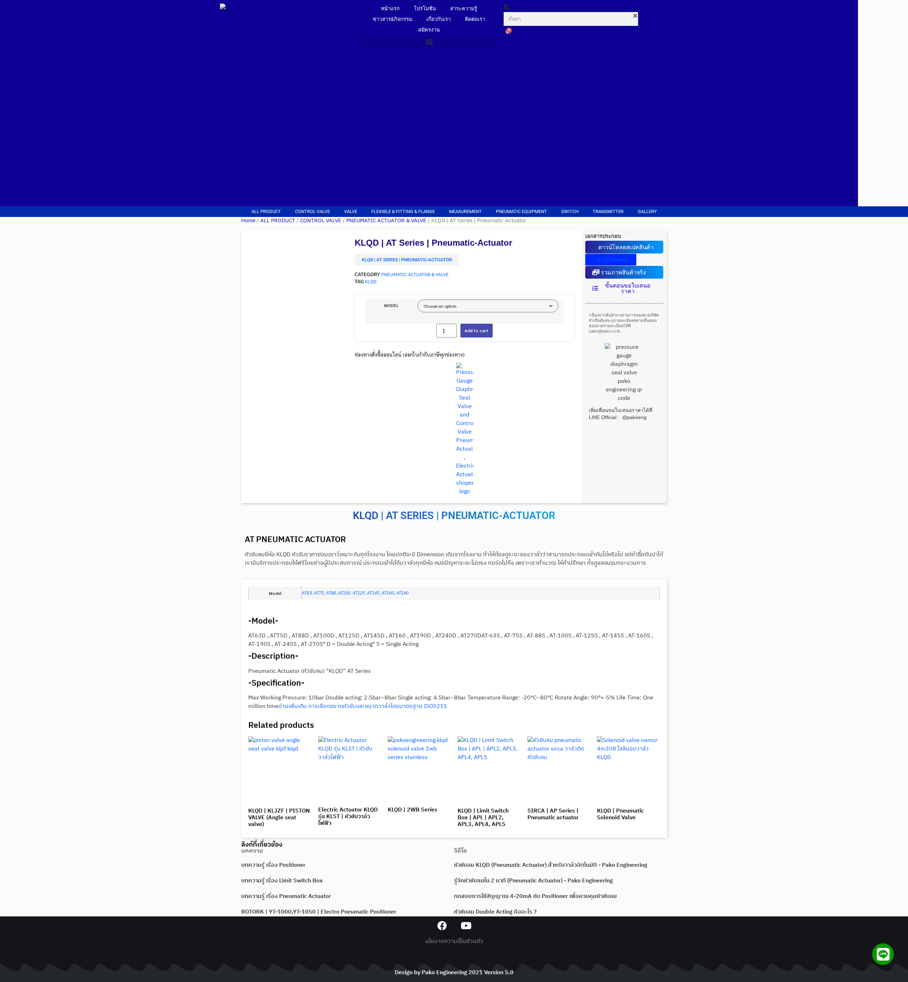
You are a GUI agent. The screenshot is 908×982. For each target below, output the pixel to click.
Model (391, 305)
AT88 (331, 593)
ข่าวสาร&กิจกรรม (392, 19)
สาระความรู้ (463, 9)
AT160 (388, 593)
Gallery (647, 211)
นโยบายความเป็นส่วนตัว (454, 941)
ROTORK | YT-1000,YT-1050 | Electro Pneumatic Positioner (318, 912)
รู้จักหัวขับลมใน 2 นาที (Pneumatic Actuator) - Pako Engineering (533, 881)
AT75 (319, 593)
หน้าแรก (390, 9)
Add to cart (476, 330)
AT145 (373, 593)
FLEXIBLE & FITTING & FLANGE (403, 211)
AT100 (344, 593)
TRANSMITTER (608, 211)
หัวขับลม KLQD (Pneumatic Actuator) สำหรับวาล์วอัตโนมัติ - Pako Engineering (550, 865)
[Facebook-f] (442, 925)
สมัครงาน (429, 30)
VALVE (350, 211)
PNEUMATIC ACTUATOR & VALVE (386, 221)
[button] (429, 41)
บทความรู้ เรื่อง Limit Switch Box (282, 881)
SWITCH (569, 211)
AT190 (402, 593)
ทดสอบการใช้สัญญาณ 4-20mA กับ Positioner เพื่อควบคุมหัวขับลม (535, 896)
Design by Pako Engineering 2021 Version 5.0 (454, 972)
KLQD (371, 282)
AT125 (359, 593)
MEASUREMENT (465, 211)
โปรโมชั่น (425, 9)
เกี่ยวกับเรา (438, 19)
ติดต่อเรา (475, 19)
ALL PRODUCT (266, 211)
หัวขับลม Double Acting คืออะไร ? (495, 912)
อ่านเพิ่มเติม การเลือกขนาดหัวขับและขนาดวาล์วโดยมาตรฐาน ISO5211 (362, 706)
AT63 (307, 593)
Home (248, 221)
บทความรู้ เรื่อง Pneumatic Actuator (286, 896)
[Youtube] (466, 925)
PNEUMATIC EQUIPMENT (521, 211)
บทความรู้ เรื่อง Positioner (273, 865)
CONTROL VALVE (312, 211)
